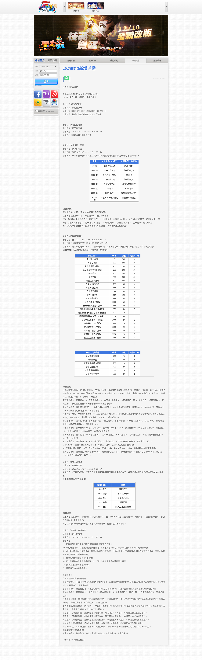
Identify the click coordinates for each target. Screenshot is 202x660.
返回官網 (71, 61)
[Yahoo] (46, 94)
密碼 (36, 75)
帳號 (36, 71)
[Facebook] (38, 94)
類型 (36, 67)
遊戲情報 (157, 61)
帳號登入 (40, 60)
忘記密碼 (38, 86)
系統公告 (92, 61)
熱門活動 (114, 61)
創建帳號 (52, 60)
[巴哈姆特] (46, 102)
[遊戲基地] (38, 102)
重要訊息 (136, 61)
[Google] (54, 94)
